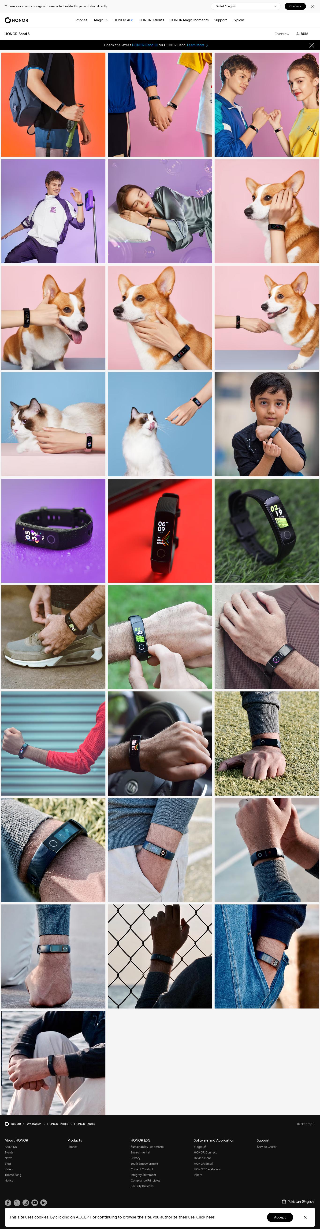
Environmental (140, 1152)
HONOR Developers (207, 1169)
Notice (9, 1180)
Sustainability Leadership (147, 1147)
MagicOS (101, 20)
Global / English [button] (226, 6)
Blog (8, 1163)
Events (9, 1152)
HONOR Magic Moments (189, 20)
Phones (81, 20)
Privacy (135, 1158)
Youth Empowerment (144, 1163)
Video (8, 1169)
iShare (198, 1175)
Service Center (267, 1147)
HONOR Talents (151, 20)
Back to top (305, 1124)
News (8, 1158)
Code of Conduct (142, 1169)
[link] (8, 1202)
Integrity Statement (143, 1175)
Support (220, 20)
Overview (282, 34)
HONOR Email (203, 1163)
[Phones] (89, 20)
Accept (280, 1217)
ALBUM (302, 34)
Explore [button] (238, 20)
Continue (295, 6)
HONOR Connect (205, 1152)
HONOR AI (122, 20)
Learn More (196, 45)
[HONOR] (16, 1124)
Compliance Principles (145, 1180)
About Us (11, 1147)
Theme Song (13, 1175)
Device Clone (203, 1158)
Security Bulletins (142, 1186)
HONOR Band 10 (145, 45)
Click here (205, 1217)
